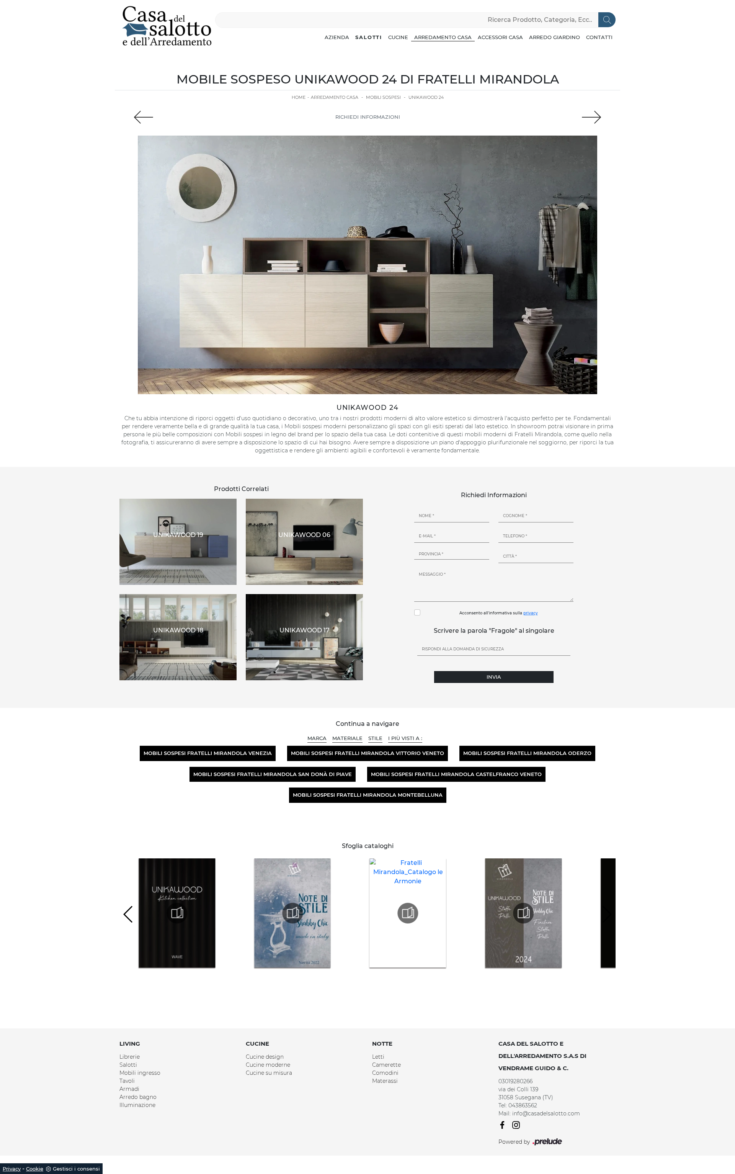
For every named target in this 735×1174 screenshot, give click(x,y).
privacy (530, 613)
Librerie (129, 1056)
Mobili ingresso (139, 1072)
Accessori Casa (500, 37)
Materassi (385, 1080)
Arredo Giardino (554, 37)
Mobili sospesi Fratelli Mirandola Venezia (208, 753)
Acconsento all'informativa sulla (498, 613)
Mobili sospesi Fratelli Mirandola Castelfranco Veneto (456, 774)
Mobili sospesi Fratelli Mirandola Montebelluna (368, 795)
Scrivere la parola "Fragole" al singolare (494, 630)
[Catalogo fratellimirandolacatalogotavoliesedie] (523, 913)
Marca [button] (317, 738)
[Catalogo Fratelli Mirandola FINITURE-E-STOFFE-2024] (408, 913)
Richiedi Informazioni (367, 117)
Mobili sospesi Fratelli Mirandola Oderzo (527, 753)
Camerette (386, 1064)
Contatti (599, 37)
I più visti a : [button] (405, 738)
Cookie (34, 1169)
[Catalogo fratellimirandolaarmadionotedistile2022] (177, 913)
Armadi (129, 1089)
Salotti (368, 37)
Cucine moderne (268, 1064)
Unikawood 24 (426, 97)
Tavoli (127, 1080)
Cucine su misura (269, 1072)
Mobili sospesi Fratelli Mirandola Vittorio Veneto (367, 753)
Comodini (385, 1072)
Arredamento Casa (443, 37)
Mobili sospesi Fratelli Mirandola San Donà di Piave (272, 774)
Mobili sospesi (383, 97)
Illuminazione (137, 1105)
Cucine (398, 37)
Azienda (337, 37)
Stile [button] (375, 738)
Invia (494, 677)
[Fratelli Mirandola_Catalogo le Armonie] (292, 913)
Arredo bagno (138, 1097)
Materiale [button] (347, 738)
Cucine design (265, 1056)
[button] (606, 914)
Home (298, 97)
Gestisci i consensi (76, 1169)
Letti (378, 1056)
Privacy (12, 1169)
